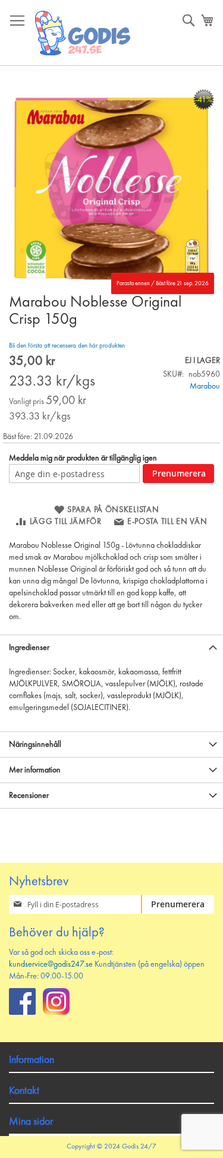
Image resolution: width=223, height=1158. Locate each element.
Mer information (35, 770)
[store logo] (83, 33)
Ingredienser (29, 647)
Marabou (205, 386)
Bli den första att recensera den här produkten (67, 346)
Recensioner (29, 795)
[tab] (111, 647)
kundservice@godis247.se (51, 964)
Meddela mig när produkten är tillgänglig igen (83, 458)
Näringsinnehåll (35, 744)
